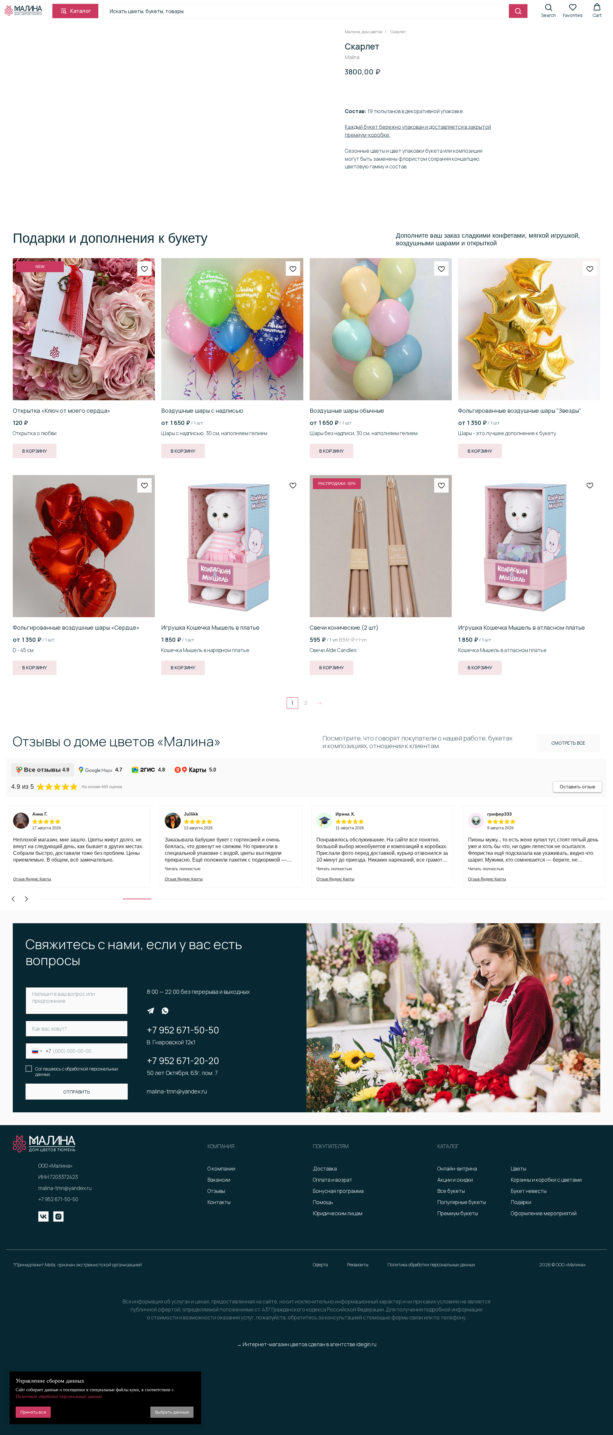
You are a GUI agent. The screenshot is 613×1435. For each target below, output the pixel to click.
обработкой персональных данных (76, 1072)
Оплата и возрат (332, 1179)
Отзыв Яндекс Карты (32, 879)
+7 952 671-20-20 (183, 1061)
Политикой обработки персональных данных (59, 1396)
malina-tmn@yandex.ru (177, 1091)
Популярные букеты (461, 1202)
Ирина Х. (345, 814)
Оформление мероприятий (544, 1213)
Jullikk (191, 814)
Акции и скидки (455, 1179)
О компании (221, 1168)
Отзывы (216, 1190)
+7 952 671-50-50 (183, 1030)
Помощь (323, 1202)
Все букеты (451, 1190)
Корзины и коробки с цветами (546, 1179)
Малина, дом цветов (363, 32)
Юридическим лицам (337, 1213)
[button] (548, 10)
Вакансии (219, 1179)
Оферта (320, 1265)
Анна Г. (40, 814)
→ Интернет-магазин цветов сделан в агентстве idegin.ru (306, 1344)
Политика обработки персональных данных (431, 1265)
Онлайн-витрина (457, 1168)
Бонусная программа (338, 1190)
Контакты (219, 1202)
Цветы (518, 1168)
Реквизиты (357, 1265)
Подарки (521, 1202)
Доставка (325, 1168)
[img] (151, 1011)
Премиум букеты (457, 1213)
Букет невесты (529, 1190)
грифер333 (499, 814)
